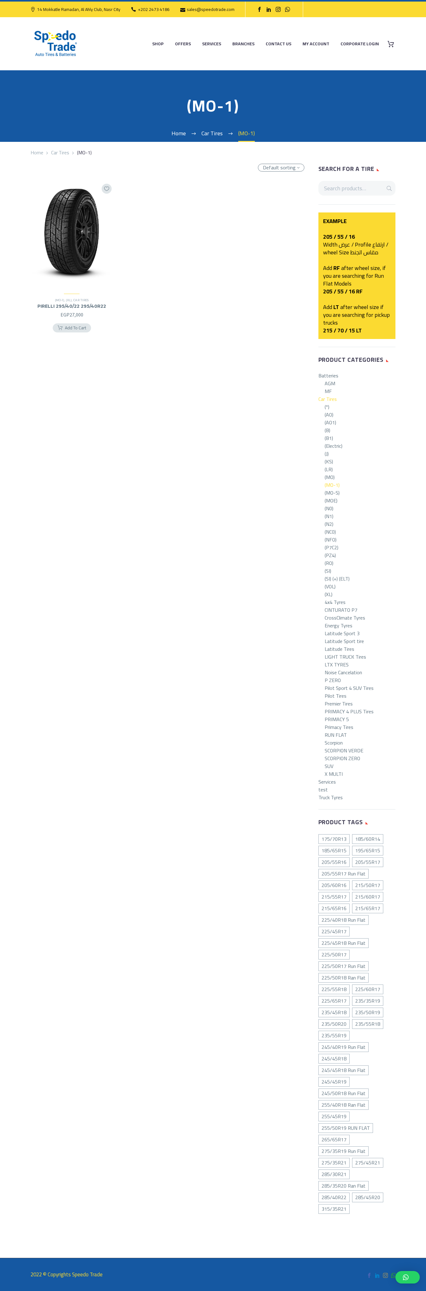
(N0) (329, 508)
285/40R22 (334, 1197)
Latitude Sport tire (344, 641)
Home (37, 152)
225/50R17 (334, 954)
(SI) (328, 571)
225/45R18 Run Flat (343, 943)
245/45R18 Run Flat (343, 1070)
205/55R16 (334, 862)
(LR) (329, 469)
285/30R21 (334, 1174)
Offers (183, 44)
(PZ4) (330, 555)
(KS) (329, 462)
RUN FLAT (336, 735)
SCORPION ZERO (342, 758)
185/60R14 (367, 839)
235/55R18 (367, 1024)
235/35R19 (367, 1000)
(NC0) (330, 532)
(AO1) (330, 422)
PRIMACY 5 (337, 719)
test (323, 790)
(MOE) (331, 501)
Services (211, 44)
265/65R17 (334, 1139)
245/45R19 (334, 1081)
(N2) (329, 524)
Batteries (328, 376)
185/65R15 (334, 850)
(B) (327, 430)
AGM (330, 383)
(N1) (329, 516)
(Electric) (333, 446)
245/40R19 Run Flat (343, 1047)
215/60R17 (367, 896)
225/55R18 (334, 989)
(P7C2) (331, 547)
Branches (243, 44)
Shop (158, 44)
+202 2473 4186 (154, 9)
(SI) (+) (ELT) (337, 579)
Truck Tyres (330, 797)
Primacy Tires (339, 727)
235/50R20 (334, 1024)
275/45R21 (367, 1162)
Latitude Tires (339, 649)
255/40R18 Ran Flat (343, 1104)
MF (328, 391)
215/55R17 (334, 896)
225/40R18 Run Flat (343, 920)
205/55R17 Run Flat (343, 873)
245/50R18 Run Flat (343, 1093)
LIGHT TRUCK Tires (345, 657)
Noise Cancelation (343, 672)
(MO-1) (332, 485)
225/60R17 (367, 989)
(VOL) (330, 587)
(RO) (329, 563)
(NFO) (330, 540)
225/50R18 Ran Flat (343, 977)
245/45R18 (334, 1058)
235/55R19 (334, 1035)
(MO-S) (332, 493)
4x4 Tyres (335, 602)
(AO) (329, 415)
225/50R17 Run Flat (343, 966)
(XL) (328, 594)
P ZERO (333, 680)
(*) (327, 407)
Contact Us (278, 44)
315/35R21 (334, 1209)
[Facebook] (259, 9)
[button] (407, 1277)
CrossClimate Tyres (345, 618)
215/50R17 (367, 885)
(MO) (330, 477)
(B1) (329, 438)
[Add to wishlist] (107, 189)
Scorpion (334, 743)
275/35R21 (334, 1162)
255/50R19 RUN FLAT (346, 1128)
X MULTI (334, 774)
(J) (327, 454)
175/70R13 (334, 839)
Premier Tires (339, 704)
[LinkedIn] (269, 9)
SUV (329, 766)
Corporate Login (360, 44)
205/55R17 (367, 862)
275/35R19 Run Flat (343, 1151)
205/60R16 (334, 885)
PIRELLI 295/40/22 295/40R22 (71, 306)
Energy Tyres (338, 626)
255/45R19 (334, 1116)
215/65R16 (334, 908)
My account (316, 44)
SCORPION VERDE (344, 751)
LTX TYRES (337, 665)
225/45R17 (334, 931)
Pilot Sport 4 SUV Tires (349, 688)
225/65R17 (334, 1000)
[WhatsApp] (287, 9)
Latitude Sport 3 (342, 633)
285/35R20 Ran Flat (343, 1185)
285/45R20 (367, 1197)
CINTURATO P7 (341, 610)
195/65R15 (367, 850)
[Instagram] (278, 9)
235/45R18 (334, 1012)
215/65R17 (367, 908)
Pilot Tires (335, 696)
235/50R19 (367, 1012)
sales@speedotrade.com (211, 9)
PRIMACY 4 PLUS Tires (349, 711)
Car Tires (60, 152)
